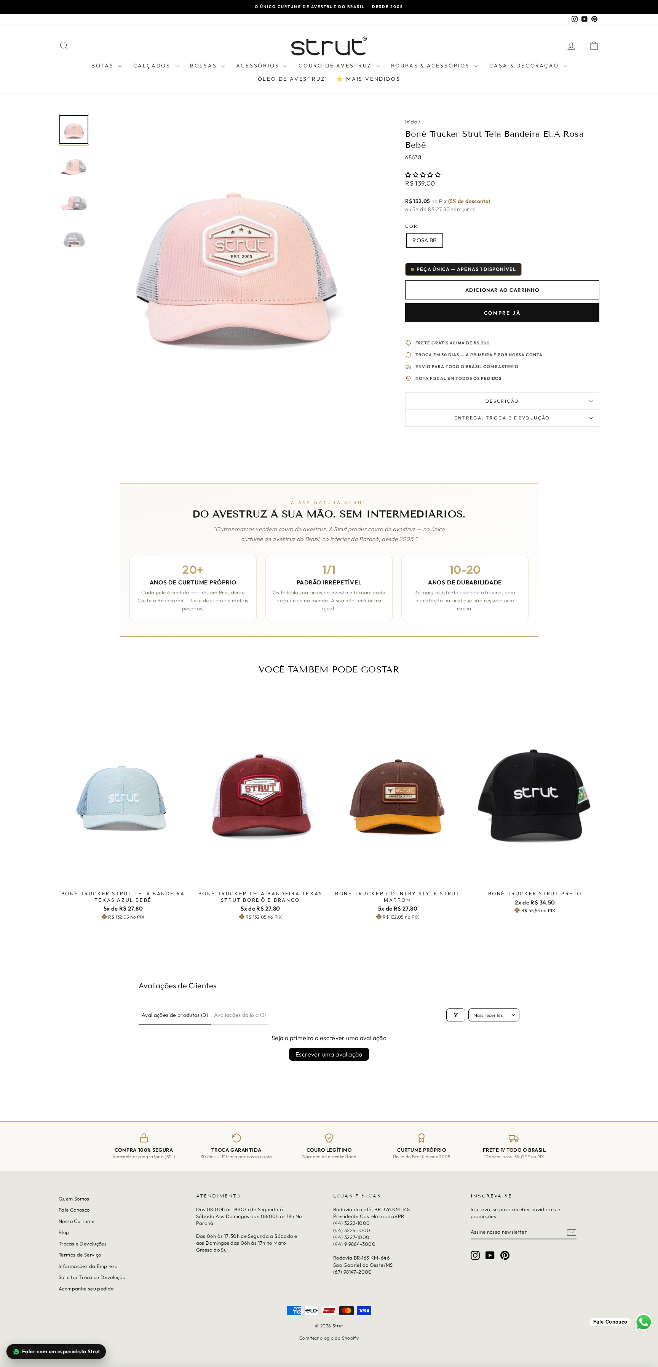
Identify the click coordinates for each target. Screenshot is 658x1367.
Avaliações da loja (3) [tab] (240, 1015)
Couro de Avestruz (336, 65)
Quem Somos (74, 1199)
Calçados (153, 65)
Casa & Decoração (525, 65)
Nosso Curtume (76, 1221)
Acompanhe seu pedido (86, 1288)
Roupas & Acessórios (431, 65)
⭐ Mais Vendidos (368, 78)
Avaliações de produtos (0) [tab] (175, 1015)
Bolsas (204, 65)
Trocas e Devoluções (83, 1244)
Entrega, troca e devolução (502, 418)
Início (411, 121)
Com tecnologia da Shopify (329, 1337)
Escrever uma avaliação (329, 1054)
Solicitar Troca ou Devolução (92, 1277)
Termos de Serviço (80, 1255)
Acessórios (258, 65)
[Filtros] (455, 1014)
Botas (103, 65)
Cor (411, 226)
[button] (423, 174)
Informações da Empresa (88, 1266)
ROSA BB (424, 240)
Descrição (502, 401)
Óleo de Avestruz (291, 78)
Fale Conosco (74, 1210)
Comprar (123, 879)
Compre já (502, 313)
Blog (64, 1232)
